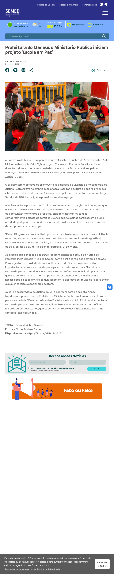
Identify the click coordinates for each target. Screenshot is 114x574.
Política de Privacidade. (63, 368)
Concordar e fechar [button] (102, 564)
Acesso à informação (70, 4)
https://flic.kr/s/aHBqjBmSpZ (44, 333)
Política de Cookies (46, 4)
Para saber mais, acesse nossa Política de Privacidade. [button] (32, 569)
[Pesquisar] (104, 36)
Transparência (90, 4)
